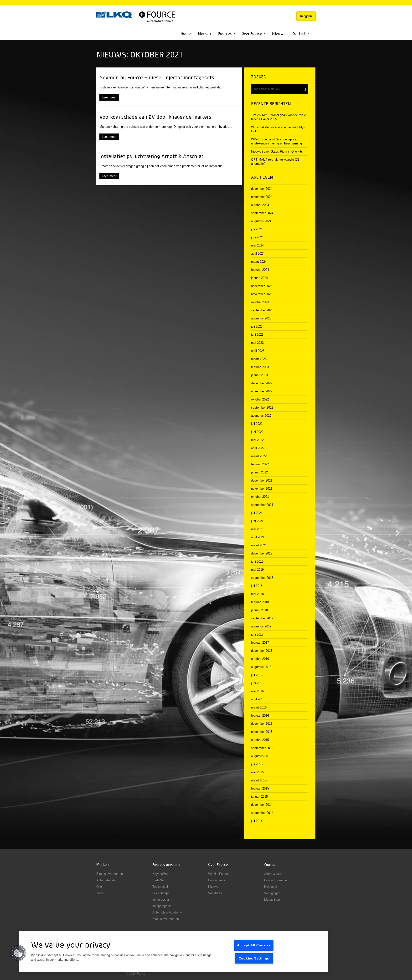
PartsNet (158, 880)
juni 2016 (257, 683)
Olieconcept (160, 893)
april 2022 (257, 448)
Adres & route (273, 874)
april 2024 (257, 253)
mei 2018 (257, 594)
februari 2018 (260, 602)
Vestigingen (272, 893)
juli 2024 (257, 229)
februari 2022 (260, 464)
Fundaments (216, 880)
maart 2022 (259, 456)
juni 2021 (257, 521)
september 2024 (262, 213)
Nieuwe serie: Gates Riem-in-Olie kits (277, 151)
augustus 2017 (261, 626)
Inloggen (306, 16)
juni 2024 (257, 237)
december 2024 (261, 188)
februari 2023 (260, 367)
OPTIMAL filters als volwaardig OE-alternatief (275, 161)
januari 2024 (259, 278)
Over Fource (252, 33)
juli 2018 (257, 586)
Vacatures (215, 893)
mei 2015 (257, 772)
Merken (204, 33)
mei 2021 (257, 529)
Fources (225, 33)
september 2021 (262, 505)
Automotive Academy (167, 912)
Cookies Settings (254, 958)
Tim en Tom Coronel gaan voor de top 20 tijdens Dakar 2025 (279, 117)
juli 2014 (257, 821)
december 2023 (261, 286)
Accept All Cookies (254, 945)
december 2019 (261, 553)
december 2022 (261, 383)
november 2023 (261, 294)
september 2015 (262, 748)
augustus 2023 (261, 318)
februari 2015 (260, 788)
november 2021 (261, 488)
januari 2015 (259, 796)
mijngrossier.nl (162, 899)
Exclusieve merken (109, 874)
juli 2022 (257, 424)
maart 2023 (259, 359)
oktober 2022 (260, 399)
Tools (100, 893)
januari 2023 (259, 375)
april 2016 (257, 699)
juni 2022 (257, 432)
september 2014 (262, 813)
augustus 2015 (261, 756)
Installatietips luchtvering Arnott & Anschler (151, 156)
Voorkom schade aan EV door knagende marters (155, 117)
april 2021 (257, 537)
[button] (18, 953)
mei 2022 (257, 440)
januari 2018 (259, 610)
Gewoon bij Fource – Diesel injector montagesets (156, 77)
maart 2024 (259, 261)
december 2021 (261, 480)
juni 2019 (257, 561)
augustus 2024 (261, 221)
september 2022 (262, 407)
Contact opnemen (276, 880)
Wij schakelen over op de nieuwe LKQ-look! (277, 129)
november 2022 (261, 391)
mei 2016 (257, 691)
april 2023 (257, 351)
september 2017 (262, 618)
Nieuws (278, 33)
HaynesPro (160, 874)
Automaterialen (106, 880)
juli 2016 (257, 675)
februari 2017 (260, 642)
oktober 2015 (260, 740)
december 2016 (261, 650)
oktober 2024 (260, 205)
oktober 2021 (260, 496)
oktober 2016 (260, 659)
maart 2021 (259, 545)
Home (186, 33)
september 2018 (262, 578)
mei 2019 (257, 569)
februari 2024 (260, 270)
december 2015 (261, 723)
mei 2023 (257, 342)
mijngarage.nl (161, 906)
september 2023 (262, 310)
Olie (99, 886)
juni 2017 (257, 634)
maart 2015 (259, 780)
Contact (299, 33)
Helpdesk (270, 886)
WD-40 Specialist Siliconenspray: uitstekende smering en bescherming (276, 141)
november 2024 (261, 197)
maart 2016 (259, 707)
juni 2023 (257, 334)
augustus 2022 (261, 415)
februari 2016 (260, 715)
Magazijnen (272, 899)
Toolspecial (160, 886)
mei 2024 (257, 245)
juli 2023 (257, 326)
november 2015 (261, 732)
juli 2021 (257, 513)
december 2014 (261, 804)
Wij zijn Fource (218, 874)
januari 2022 (259, 472)
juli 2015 (257, 764)
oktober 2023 (260, 302)
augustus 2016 (261, 667)
